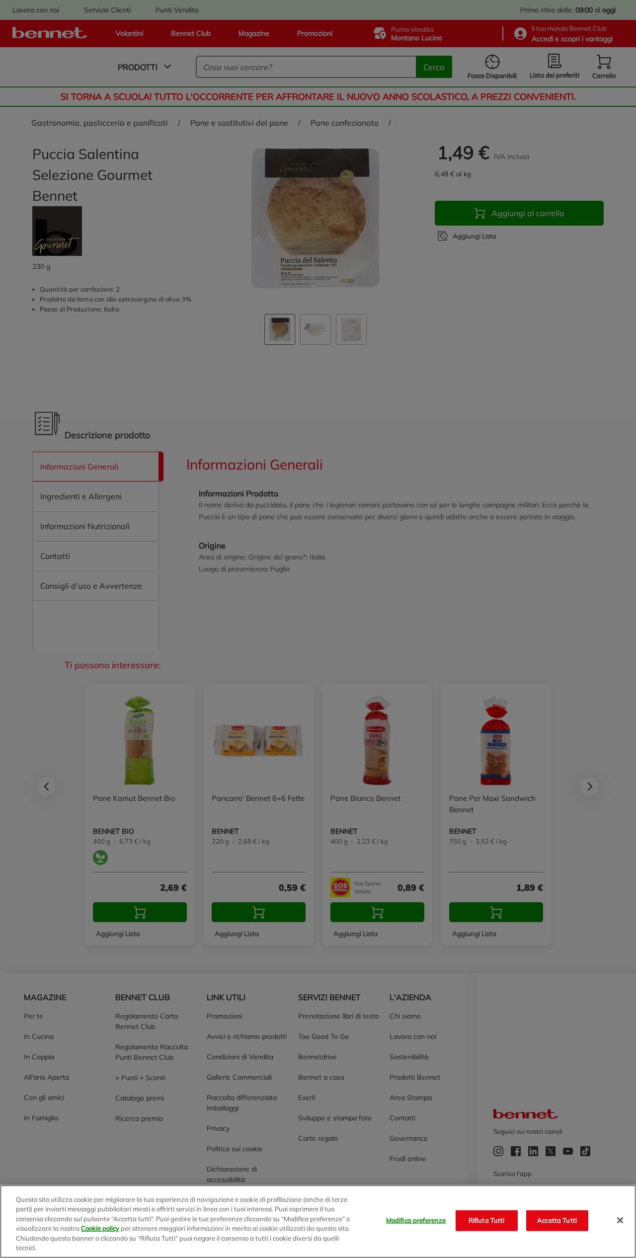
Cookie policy (100, 1228)
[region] (318, 1221)
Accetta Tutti (557, 1220)
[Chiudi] (620, 1220)
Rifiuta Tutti (487, 1220)
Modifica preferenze (416, 1220)
